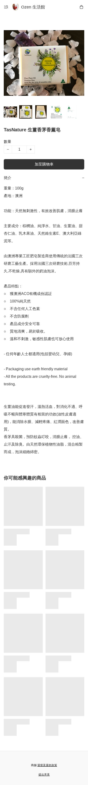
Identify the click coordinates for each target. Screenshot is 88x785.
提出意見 (44, 774)
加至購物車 (44, 164)
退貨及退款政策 (47, 765)
